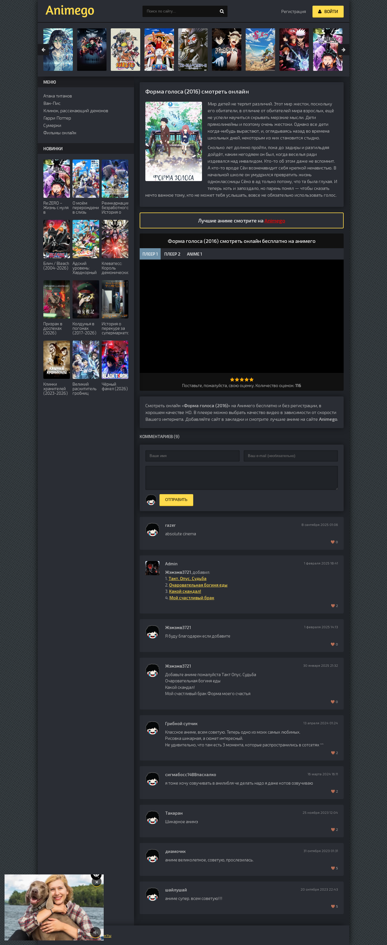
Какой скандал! (185, 591)
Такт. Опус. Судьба (188, 578)
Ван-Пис (52, 103)
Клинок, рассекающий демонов (75, 110)
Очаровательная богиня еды (198, 584)
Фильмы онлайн (59, 132)
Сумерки (52, 125)
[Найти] (221, 11)
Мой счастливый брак (191, 597)
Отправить (176, 500)
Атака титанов (57, 95)
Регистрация (293, 11)
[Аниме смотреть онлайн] (66, 11)
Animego (275, 220)
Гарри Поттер (57, 117)
